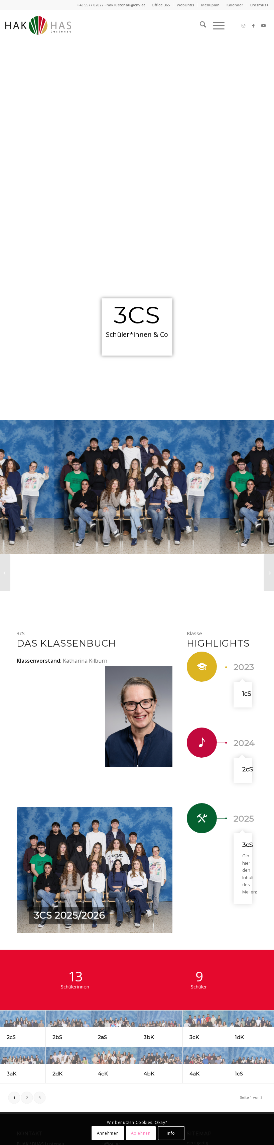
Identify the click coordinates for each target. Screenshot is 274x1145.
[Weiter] (157, 870)
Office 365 (161, 4)
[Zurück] (32, 870)
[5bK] (5, 572)
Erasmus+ (259, 4)
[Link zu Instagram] (244, 25)
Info (171, 1133)
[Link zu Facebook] (254, 25)
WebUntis (185, 4)
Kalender (235, 4)
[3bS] (269, 572)
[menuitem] (160, 5)
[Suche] (199, 25)
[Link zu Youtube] (264, 25)
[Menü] (215, 25)
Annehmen (108, 1133)
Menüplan (210, 4)
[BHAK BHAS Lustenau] (38, 25)
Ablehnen (141, 1133)
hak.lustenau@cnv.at (126, 4)
